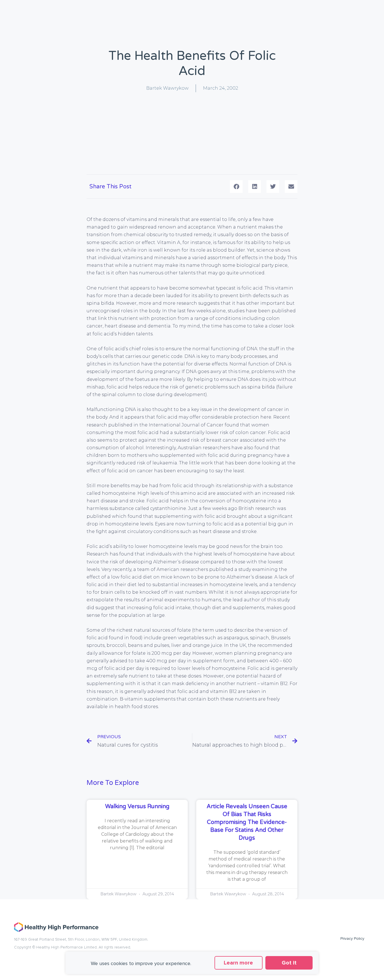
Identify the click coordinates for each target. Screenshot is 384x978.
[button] (236, 186)
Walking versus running (137, 806)
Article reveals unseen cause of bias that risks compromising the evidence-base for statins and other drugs (247, 822)
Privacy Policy (352, 938)
